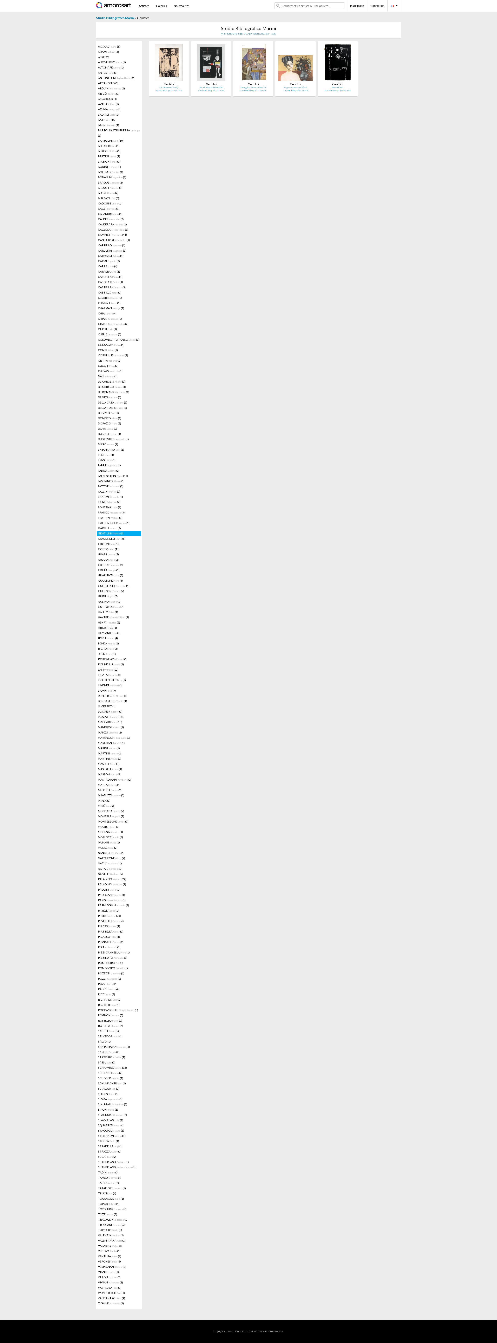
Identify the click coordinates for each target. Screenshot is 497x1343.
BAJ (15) (107, 119)
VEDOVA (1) (109, 1251)
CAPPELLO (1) (111, 245)
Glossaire (273, 1331)
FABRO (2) (108, 470)
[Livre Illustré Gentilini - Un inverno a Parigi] (169, 63)
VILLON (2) (109, 1277)
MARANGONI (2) (114, 737)
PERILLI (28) (109, 915)
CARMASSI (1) (110, 255)
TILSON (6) (107, 1193)
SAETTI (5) (108, 1031)
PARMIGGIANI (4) (113, 905)
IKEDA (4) (108, 638)
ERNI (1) (106, 454)
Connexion (377, 5)
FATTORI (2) (110, 486)
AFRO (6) (103, 57)
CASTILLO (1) (109, 292)
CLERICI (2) (109, 334)
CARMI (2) (109, 261)
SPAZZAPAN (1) (110, 1120)
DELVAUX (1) (108, 413)
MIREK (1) (104, 800)
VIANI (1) (108, 1272)
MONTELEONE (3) (113, 821)
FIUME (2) (109, 502)
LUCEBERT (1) (107, 706)
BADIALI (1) (108, 114)
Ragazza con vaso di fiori (295, 87)
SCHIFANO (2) (110, 1073)
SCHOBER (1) (110, 1078)
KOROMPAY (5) (112, 659)
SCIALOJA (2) (108, 1088)
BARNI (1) (108, 125)
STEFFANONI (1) (111, 1135)
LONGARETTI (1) (112, 701)
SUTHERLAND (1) (113, 1162)
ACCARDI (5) (109, 46)
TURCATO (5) (110, 1230)
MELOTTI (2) (110, 790)
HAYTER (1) (113, 617)
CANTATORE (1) (114, 240)
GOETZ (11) (109, 549)
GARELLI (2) (109, 528)
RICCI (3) (106, 994)
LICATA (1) (109, 674)
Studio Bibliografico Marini (115, 18)
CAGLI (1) (108, 208)
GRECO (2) (108, 559)
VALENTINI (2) (111, 1235)
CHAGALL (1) (109, 303)
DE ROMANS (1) (113, 392)
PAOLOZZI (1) (111, 894)
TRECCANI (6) (111, 1224)
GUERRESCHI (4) (113, 585)
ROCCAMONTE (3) (118, 1010)
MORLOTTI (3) (110, 837)
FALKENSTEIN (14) (113, 475)
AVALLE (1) (108, 104)
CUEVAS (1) (110, 371)
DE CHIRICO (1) (112, 386)
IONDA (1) (108, 643)
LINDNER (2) (110, 685)
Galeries (161, 6)
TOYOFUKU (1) (113, 1209)
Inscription (357, 5)
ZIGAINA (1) (111, 1303)
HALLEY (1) (108, 612)
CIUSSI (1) (107, 329)
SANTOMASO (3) (114, 1046)
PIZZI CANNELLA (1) (114, 952)
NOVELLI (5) (110, 873)
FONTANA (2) (109, 507)
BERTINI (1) (109, 156)
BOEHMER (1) (110, 172)
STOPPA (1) (108, 1141)
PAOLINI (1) (109, 889)
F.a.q (282, 1331)
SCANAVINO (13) (112, 1067)
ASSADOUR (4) (107, 98)
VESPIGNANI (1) (112, 1266)
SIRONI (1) (108, 1109)
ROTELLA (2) (110, 1025)
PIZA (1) (109, 947)
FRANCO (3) (111, 512)
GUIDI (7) (108, 596)
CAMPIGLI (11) (112, 234)
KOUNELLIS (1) (111, 664)
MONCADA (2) (111, 811)
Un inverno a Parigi (168, 87)
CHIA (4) (107, 313)
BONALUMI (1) (112, 177)
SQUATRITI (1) (111, 1125)
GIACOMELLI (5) (111, 538)
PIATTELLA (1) (110, 931)
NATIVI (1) (110, 863)
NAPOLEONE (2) (111, 858)
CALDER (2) (111, 219)
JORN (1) (107, 653)
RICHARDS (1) (109, 999)
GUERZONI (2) (111, 591)
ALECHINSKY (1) (112, 62)
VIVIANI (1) (110, 1282)
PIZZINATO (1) (112, 957)
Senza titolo (337, 87)
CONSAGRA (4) (111, 344)
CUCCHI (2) (108, 365)
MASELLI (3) (108, 763)
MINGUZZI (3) (111, 795)
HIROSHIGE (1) (107, 627)
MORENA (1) (110, 832)
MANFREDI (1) (111, 727)
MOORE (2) (108, 826)
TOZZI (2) (107, 1214)
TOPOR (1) (108, 1203)
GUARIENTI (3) (110, 575)
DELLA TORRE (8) (112, 407)
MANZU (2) (110, 732)
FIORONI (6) (110, 496)
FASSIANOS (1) (111, 481)
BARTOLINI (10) (110, 140)
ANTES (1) (107, 72)
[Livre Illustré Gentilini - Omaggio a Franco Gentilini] (253, 63)
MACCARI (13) (110, 722)
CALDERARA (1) (112, 224)
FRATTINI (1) (110, 517)
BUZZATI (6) (108, 198)
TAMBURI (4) (109, 1177)
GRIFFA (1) (108, 570)
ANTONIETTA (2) (116, 78)
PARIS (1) (112, 900)
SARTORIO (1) (111, 1057)
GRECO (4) (110, 564)
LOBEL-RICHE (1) (112, 695)
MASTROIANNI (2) (114, 779)
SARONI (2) (108, 1052)
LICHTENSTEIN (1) (112, 680)
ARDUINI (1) (111, 88)
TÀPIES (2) (108, 1183)
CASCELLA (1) (110, 276)
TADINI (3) (108, 1172)
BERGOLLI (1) (109, 151)
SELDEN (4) (108, 1093)
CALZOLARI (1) (113, 229)
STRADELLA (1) (110, 1146)
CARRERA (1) (109, 271)
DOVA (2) (107, 428)
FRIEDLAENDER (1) (113, 523)
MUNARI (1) (109, 842)
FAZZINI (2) (109, 491)
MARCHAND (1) (111, 743)
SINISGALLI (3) (112, 1104)
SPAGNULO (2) (112, 1114)
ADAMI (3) (108, 51)
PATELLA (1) (108, 910)
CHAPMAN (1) (111, 308)
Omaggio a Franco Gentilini (253, 87)
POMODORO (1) (113, 968)
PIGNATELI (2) (110, 942)
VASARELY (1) (110, 1245)
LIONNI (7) (107, 690)
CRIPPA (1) (109, 360)
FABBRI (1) (109, 465)
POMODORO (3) (110, 963)
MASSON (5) (109, 774)
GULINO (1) (109, 601)
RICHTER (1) (109, 1004)
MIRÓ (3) (106, 805)
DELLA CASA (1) (112, 402)
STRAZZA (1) (109, 1151)
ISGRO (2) (108, 648)
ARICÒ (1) (108, 93)
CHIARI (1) (110, 318)
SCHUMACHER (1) (112, 1083)
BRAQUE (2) (110, 182)
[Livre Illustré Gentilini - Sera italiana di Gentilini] (211, 63)
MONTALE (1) (111, 816)
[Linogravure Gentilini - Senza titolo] (337, 63)
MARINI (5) (109, 748)
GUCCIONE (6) (110, 580)
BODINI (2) (109, 166)
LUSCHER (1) (110, 711)
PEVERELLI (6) (111, 921)
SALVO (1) (104, 1041)
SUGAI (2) (107, 1156)
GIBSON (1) (108, 544)
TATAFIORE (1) (112, 1188)
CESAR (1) (110, 297)
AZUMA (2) (109, 109)
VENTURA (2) (109, 1256)
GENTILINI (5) (110, 533)
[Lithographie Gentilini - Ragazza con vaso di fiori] (295, 63)
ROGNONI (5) (110, 1015)
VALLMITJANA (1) (111, 1240)
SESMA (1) (110, 1099)
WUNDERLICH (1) (111, 1293)
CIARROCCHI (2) (113, 324)
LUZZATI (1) (111, 716)
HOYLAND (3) (109, 633)
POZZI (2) (109, 978)
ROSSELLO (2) (110, 1020)
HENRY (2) (109, 622)
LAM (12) (108, 669)
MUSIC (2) (107, 847)
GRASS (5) (108, 554)
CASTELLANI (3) (112, 287)
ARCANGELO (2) (108, 83)
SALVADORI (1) (110, 1036)
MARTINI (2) (110, 753)
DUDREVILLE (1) (113, 439)
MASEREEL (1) (110, 769)
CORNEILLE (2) (113, 355)
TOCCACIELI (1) (111, 1198)
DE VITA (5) (109, 397)
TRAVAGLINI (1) (113, 1219)
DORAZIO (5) (109, 423)
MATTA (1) (109, 784)
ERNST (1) (107, 460)
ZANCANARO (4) (111, 1298)
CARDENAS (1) (112, 250)
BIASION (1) (109, 161)
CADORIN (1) (110, 203)
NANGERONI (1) (111, 853)
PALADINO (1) (112, 884)
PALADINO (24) (112, 879)
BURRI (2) (108, 193)
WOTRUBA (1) (109, 1287)
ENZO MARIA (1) (111, 449)
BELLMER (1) (108, 145)
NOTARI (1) (110, 868)
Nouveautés (181, 6)
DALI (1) (107, 376)
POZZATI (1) (111, 973)
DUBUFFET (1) (109, 434)
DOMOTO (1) (109, 418)
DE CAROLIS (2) (111, 381)
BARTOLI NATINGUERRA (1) (119, 133)
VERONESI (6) (109, 1261)
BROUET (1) (110, 187)
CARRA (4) (107, 266)
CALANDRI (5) (110, 214)
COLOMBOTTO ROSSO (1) (118, 339)
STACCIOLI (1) (111, 1130)
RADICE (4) (108, 989)
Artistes (144, 6)
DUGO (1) (108, 444)
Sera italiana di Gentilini (211, 87)
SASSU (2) (106, 1062)
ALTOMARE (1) (111, 67)
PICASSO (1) (109, 936)
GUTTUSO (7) (110, 606)
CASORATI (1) (110, 282)
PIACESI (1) (109, 926)
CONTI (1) (108, 350)
